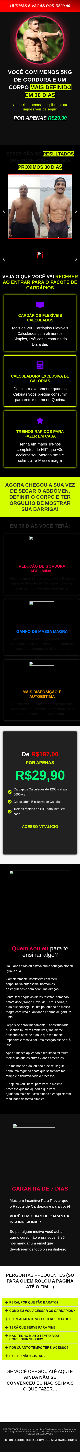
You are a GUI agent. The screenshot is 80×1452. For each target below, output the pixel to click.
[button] (4, 211)
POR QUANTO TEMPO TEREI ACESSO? (38, 1347)
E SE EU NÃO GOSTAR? (27, 1356)
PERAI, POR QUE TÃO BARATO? (33, 1302)
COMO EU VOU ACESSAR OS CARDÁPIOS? (42, 1310)
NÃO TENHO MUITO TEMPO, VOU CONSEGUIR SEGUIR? (34, 1337)
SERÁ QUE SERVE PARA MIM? (32, 1327)
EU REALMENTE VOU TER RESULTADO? (40, 1319)
